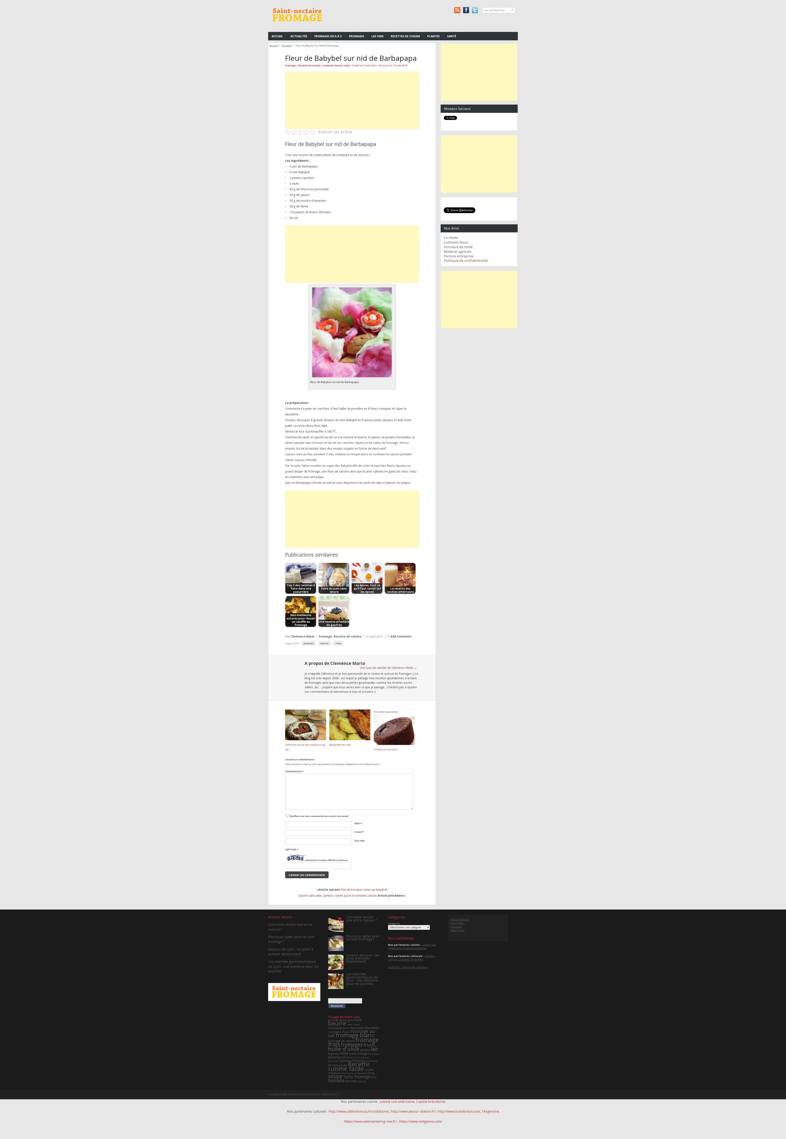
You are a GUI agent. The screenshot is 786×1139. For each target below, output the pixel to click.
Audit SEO (394, 967)
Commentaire (294, 771)
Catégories (394, 923)
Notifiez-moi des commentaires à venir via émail (319, 816)
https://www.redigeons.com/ (420, 1121)
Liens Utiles (457, 923)
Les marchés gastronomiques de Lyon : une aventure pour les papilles (293, 966)
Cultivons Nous (456, 242)
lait (374, 1049)
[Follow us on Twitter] (475, 10)
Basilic (358, 1020)
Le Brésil (404, 959)
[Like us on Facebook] (466, 10)
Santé (451, 36)
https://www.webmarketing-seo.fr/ (371, 1121)
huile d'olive (343, 1049)
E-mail (359, 831)
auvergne (346, 1020)
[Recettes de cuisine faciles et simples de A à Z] (297, 24)
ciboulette (371, 1028)
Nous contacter (460, 919)
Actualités (298, 36)
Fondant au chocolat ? (386, 749)
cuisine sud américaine (397, 1101)
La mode (451, 237)
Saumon (362, 1073)
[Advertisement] (352, 100)
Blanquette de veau (340, 744)
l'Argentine (416, 959)
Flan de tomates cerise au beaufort (364, 890)
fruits (369, 1045)
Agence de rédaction (414, 967)
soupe (335, 1076)
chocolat (356, 1027)
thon (374, 1077)
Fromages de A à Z (328, 36)
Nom (358, 823)
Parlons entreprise (458, 256)
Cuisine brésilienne (414, 948)
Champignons (338, 1028)
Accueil (277, 36)
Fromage (286, 45)
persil (332, 1057)
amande (328, 65)
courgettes (335, 1032)
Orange (362, 1053)
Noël (352, 1053)
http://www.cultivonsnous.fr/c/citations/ (359, 1111)
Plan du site (458, 930)
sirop (371, 1073)
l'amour (392, 959)
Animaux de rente (458, 246)
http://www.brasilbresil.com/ (458, 1111)
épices (362, 1081)
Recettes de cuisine (405, 36)
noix (344, 1053)
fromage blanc (354, 1035)
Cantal (356, 1024)
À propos (456, 927)
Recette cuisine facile (348, 1066)
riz (342, 1073)
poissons (334, 1061)
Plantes (433, 36)
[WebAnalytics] (393, 1131)
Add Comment (400, 636)
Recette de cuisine (309, 65)
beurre (339, 65)
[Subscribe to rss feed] (457, 10)
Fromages (356, 36)
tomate (336, 1080)
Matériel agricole (457, 251)
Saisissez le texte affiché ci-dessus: (327, 860)
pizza (341, 1057)
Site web (360, 840)
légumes (334, 1053)
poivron (346, 1061)
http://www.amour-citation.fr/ (413, 1111)
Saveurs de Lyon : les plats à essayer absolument (290, 951)
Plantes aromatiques (357, 1057)
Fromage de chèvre (341, 1041)
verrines (351, 1081)
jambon (365, 1050)
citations (430, 956)
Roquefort (350, 1073)
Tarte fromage (357, 1076)
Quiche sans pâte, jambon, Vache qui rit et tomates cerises (338, 895)
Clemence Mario (303, 636)
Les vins (378, 36)
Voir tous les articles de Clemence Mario (388, 668)
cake (347, 65)
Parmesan (373, 1053)
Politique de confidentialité (466, 260)
